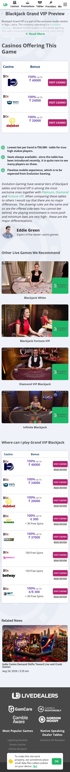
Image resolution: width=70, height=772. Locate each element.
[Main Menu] (65, 4)
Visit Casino (57, 82)
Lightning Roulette (18, 740)
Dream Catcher (17, 744)
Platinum (48, 192)
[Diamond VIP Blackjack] (35, 364)
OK (57, 761)
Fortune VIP (15, 196)
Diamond (62, 192)
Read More (36, 34)
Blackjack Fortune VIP (35, 341)
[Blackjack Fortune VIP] (35, 320)
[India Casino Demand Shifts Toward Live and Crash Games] (35, 643)
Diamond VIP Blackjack (35, 384)
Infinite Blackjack (35, 427)
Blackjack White (35, 298)
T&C (35, 766)
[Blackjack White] (35, 277)
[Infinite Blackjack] (35, 407)
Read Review (60, 469)
